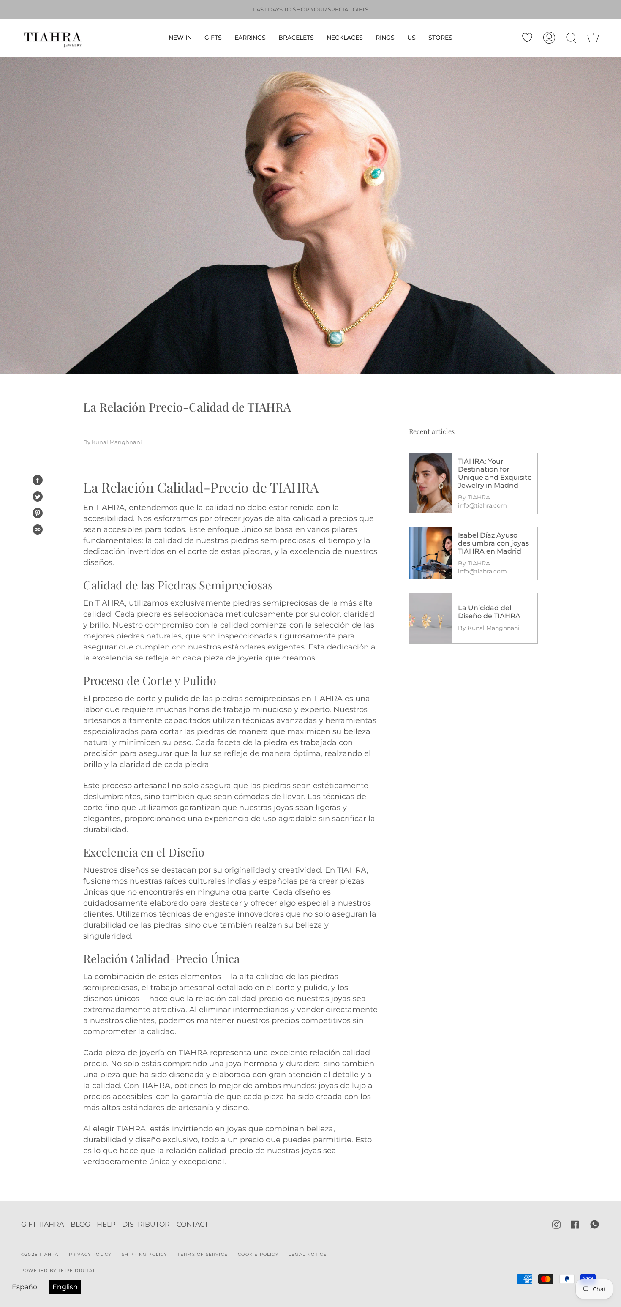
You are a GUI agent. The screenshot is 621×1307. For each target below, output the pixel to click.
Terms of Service (202, 1254)
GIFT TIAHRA (42, 1224)
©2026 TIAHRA (39, 1254)
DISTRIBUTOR (146, 1224)
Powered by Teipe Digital (58, 1270)
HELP (106, 1224)
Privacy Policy (90, 1254)
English (65, 1287)
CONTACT (192, 1224)
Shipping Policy (144, 1254)
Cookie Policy (258, 1254)
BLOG (80, 1224)
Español (25, 1287)
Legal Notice (308, 1254)
